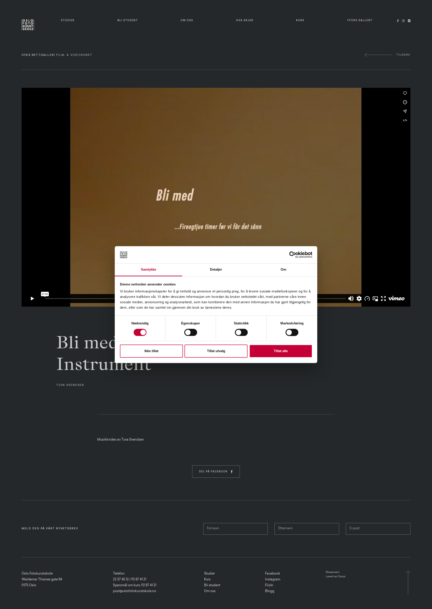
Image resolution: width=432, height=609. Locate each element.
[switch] (190, 332)
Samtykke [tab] (148, 270)
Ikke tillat (151, 351)
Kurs (207, 579)
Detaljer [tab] (216, 270)
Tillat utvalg (216, 351)
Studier (209, 573)
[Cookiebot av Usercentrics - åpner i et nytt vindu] (292, 254)
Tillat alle (281, 351)
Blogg (269, 591)
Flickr (269, 585)
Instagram (272, 579)
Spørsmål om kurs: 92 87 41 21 (134, 585)
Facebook (272, 573)
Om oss (210, 591)
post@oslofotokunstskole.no (134, 591)
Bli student (212, 585)
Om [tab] (283, 270)
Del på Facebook (216, 471)
